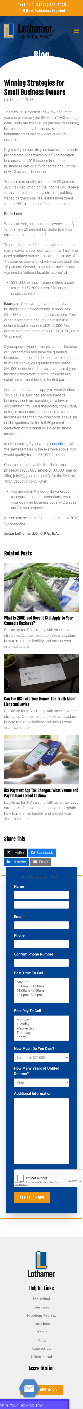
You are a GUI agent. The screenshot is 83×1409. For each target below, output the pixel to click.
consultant (59, 444)
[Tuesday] (41, 1024)
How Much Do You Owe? (35, 1048)
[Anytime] (41, 982)
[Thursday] (41, 1033)
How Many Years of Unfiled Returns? (36, 1071)
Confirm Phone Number (34, 954)
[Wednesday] (41, 1028)
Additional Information (32, 1093)
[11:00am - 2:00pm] (41, 990)
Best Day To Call (28, 1011)
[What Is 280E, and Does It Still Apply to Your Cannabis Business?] (41, 587)
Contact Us (41, 1348)
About (41, 1332)
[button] (76, 31)
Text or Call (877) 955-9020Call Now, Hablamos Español (42, 8)
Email (19, 917)
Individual (41, 1299)
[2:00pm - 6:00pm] (41, 995)
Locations (41, 1323)
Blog (42, 1340)
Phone (20, 935)
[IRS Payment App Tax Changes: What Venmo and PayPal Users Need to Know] (41, 759)
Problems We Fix (41, 1315)
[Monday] (41, 1020)
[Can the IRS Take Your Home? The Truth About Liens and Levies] (41, 673)
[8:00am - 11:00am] (41, 986)
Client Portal (41, 1356)
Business (41, 1307)
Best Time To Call (29, 973)
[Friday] (41, 1037)
